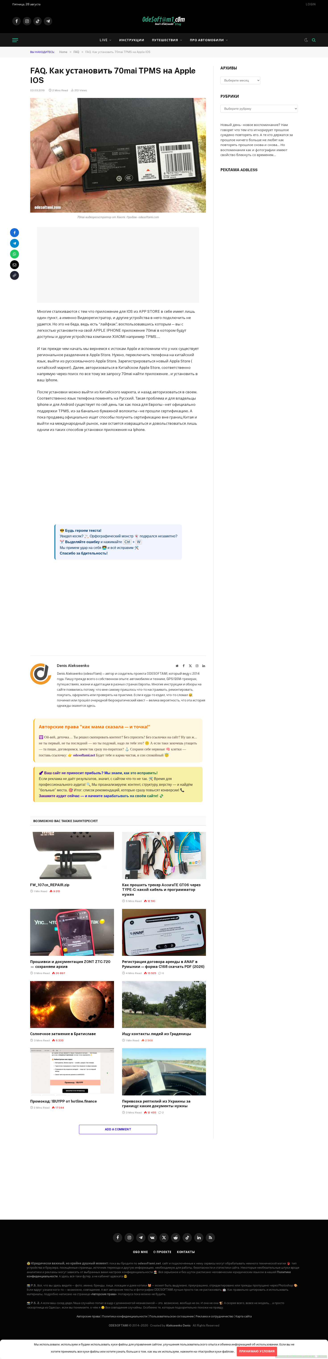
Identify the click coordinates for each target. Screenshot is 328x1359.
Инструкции (131, 40)
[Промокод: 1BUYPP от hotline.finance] (72, 1071)
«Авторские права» (104, 1294)
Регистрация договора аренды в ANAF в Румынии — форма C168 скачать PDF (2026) (163, 964)
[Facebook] (14, 232)
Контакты (186, 1252)
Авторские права (88, 1316)
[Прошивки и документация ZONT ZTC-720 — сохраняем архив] (72, 932)
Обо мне (140, 1252)
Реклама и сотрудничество (214, 1316)
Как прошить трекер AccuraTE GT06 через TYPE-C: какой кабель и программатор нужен (161, 890)
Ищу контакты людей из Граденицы (156, 1034)
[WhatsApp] (14, 254)
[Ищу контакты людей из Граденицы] (164, 1004)
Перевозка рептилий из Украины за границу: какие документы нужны (156, 1103)
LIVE (103, 40)
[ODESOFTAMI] (164, 21)
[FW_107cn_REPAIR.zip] (72, 855)
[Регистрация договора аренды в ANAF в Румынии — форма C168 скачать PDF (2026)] (164, 932)
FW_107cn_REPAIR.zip (49, 885)
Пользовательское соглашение (171, 1316)
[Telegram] (14, 243)
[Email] (14, 264)
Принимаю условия (257, 1351)
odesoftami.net (84, 755)
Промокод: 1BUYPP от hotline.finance (63, 1101)
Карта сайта (243, 1316)
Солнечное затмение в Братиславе (63, 1034)
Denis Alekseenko (73, 665)
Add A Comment (118, 1129)
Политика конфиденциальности (124, 1316)
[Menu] (15, 40)
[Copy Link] (14, 275)
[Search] (313, 40)
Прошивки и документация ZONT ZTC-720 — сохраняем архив (70, 964)
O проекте (162, 1252)
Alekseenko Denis (178, 1325)
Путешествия (165, 40)
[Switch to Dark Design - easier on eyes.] (306, 40)
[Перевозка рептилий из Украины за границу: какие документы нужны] (164, 1071)
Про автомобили (207, 40)
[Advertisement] (118, 265)
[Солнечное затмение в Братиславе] (72, 1004)
